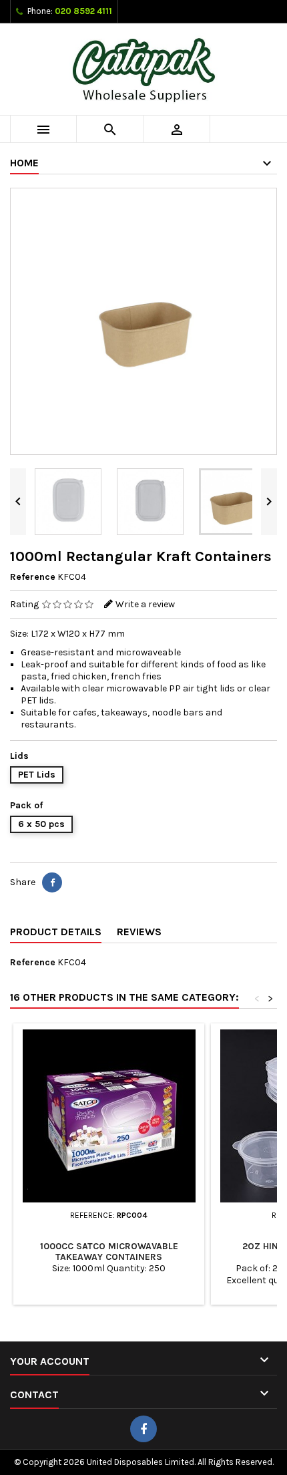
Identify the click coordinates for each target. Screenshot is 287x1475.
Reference (32, 577)
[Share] (52, 882)
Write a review (145, 604)
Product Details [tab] (55, 931)
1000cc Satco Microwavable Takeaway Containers (109, 1252)
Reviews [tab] (139, 931)
